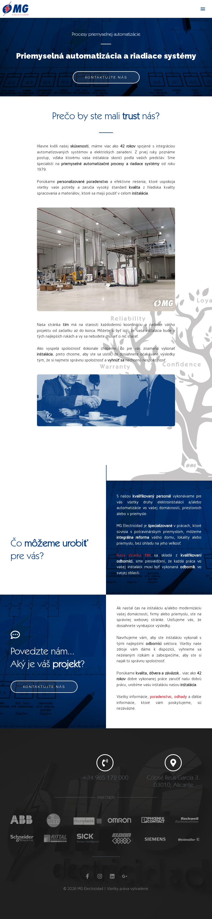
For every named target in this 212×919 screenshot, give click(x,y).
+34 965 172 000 (105, 777)
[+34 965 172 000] (104, 762)
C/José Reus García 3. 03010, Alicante (173, 781)
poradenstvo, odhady (168, 696)
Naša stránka (134, 555)
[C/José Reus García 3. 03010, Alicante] (173, 762)
